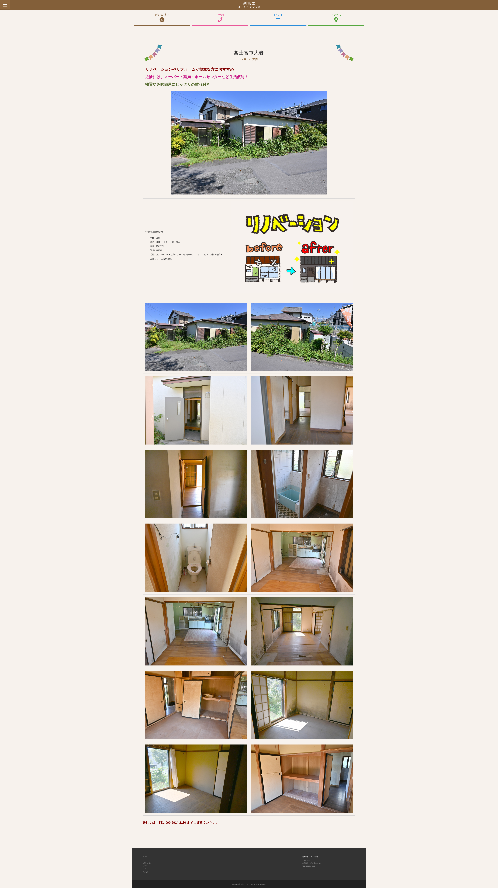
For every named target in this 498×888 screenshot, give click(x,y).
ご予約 (220, 14)
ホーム (145, 860)
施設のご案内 (162, 14)
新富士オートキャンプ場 (246, 884)
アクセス (336, 14)
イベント (278, 14)
